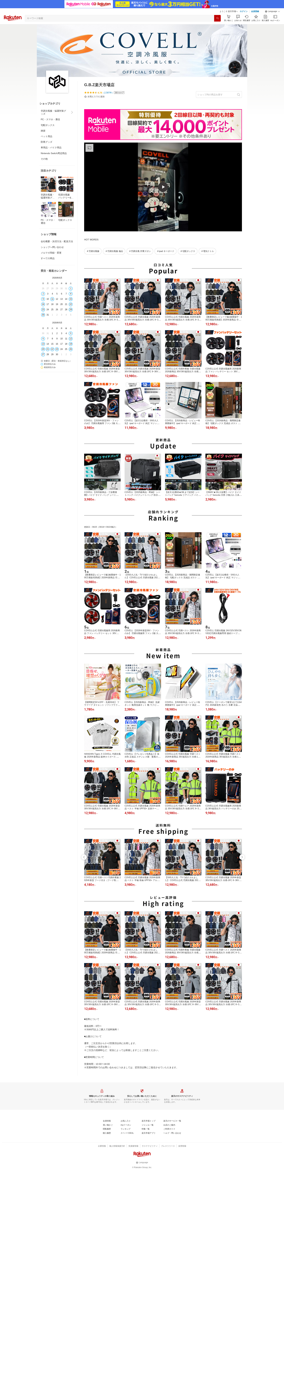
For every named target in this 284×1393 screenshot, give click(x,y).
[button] (272, 11)
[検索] (217, 18)
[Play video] (163, 187)
